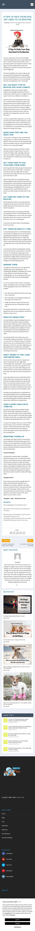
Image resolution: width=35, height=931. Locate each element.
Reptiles (10, 722)
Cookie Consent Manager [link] (8, 901)
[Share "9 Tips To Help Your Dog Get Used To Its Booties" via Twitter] (14, 533)
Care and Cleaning (7, 837)
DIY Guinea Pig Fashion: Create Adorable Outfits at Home (19, 748)
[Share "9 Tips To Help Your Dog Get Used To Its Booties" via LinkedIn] (20, 533)
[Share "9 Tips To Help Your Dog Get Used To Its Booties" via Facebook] (11, 533)
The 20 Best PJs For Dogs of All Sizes (14, 640)
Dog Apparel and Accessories (23, 22)
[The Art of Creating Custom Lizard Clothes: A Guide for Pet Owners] (5, 720)
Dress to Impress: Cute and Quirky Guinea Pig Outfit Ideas (18, 741)
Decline (17, 923)
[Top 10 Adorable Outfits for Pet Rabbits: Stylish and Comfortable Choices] (5, 728)
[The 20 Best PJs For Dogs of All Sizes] (17, 628)
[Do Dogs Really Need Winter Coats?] (17, 604)
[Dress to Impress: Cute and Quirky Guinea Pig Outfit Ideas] (5, 742)
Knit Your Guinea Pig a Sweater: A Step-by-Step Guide (19, 734)
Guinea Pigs (11, 736)
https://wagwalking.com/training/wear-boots (15, 505)
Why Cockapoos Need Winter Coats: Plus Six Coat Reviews (16, 667)
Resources (4, 829)
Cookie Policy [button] (8, 913)
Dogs (17, 24)
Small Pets (14, 722)
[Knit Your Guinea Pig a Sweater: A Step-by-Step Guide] (5, 735)
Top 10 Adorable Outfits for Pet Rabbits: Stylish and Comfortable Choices (19, 727)
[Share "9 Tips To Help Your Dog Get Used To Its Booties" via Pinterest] (17, 533)
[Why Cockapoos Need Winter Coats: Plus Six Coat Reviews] (17, 654)
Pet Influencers (6, 833)
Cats (3, 821)
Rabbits (10, 729)
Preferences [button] (12, 915)
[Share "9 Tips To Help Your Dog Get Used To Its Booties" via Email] (24, 533)
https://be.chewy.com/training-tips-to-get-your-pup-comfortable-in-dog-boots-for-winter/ (16, 516)
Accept (17, 919)
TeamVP (12, 22)
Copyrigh (4, 797)
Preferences (17, 927)
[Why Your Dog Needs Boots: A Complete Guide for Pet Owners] (17, 686)
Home (3, 813)
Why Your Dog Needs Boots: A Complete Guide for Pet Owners (17, 703)
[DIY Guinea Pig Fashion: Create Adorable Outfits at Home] (5, 749)
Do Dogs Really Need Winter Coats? (14, 616)
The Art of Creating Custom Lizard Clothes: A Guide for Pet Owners (18, 719)
